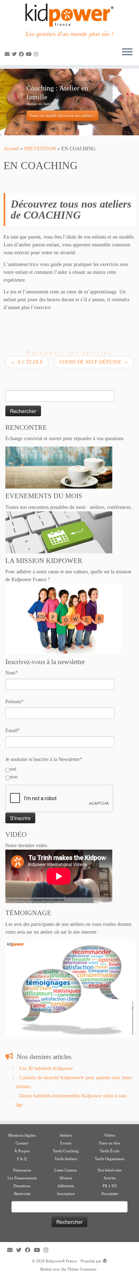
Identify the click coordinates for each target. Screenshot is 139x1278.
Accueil (11, 148)
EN (114, 1186)
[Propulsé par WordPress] (104, 1259)
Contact (22, 1143)
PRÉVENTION (40, 148)
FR (105, 1186)
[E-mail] (8, 54)
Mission (66, 1178)
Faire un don (109, 1143)
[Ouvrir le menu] (127, 52)
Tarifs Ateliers (66, 1159)
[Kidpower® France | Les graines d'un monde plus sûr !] (69, 15)
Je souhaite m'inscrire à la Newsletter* (43, 759)
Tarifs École (109, 1151)
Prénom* (14, 701)
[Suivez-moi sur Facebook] (22, 54)
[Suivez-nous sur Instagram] (37, 54)
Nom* (11, 672)
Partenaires (22, 1170)
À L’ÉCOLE (27, 362)
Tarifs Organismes (109, 1159)
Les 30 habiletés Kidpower (46, 1068)
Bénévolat (22, 1193)
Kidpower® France (61, 1261)
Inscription (66, 1193)
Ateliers (66, 1135)
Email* (12, 730)
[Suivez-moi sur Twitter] (15, 54)
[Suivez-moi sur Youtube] (30, 54)
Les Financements (22, 1178)
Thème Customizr (82, 1269)
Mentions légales (22, 1135)
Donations (22, 1186)
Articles (109, 1178)
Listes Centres (66, 1170)
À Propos (22, 1151)
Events (65, 1143)
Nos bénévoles (110, 1170)
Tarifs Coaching (66, 1151)
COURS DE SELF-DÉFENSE (94, 362)
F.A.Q (22, 1159)
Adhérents (65, 1186)
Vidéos (109, 1135)
